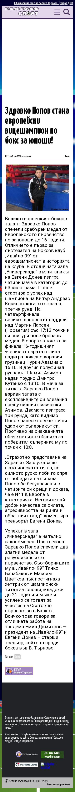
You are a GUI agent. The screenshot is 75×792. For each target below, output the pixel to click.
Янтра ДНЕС (66, 3)
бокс (17, 656)
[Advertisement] (37, 58)
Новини (67, 156)
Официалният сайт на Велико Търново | (37, 3)
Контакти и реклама (58, 784)
